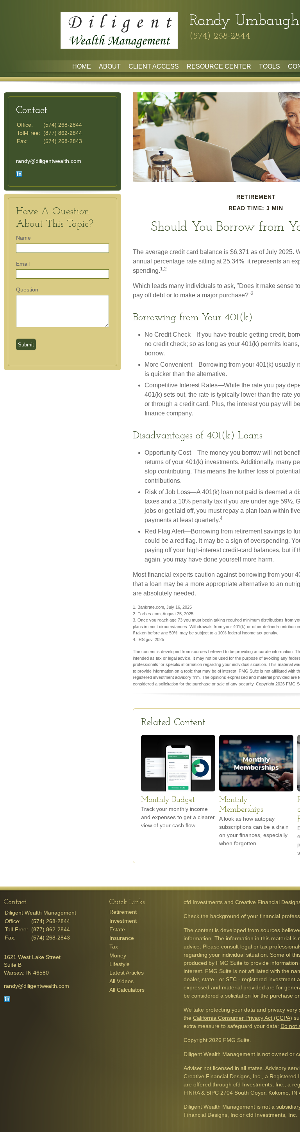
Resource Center (219, 66)
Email (23, 264)
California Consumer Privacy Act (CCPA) (242, 1018)
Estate (117, 929)
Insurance (121, 938)
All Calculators (127, 990)
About (110, 66)
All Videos (121, 981)
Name (23, 238)
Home (81, 66)
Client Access (154, 66)
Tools (269, 66)
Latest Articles (126, 973)
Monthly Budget (168, 800)
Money (117, 955)
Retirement (123, 912)
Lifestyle (119, 964)
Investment (123, 921)
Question (27, 289)
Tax (113, 946)
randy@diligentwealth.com (48, 161)
